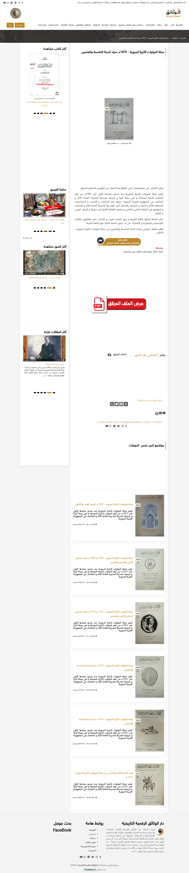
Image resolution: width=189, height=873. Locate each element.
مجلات (159, 25)
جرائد (166, 25)
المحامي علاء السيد (145, 355)
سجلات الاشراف (67, 25)
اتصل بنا (19, 25)
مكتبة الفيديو (96, 3)
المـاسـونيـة (53, 25)
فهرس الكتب (90, 842)
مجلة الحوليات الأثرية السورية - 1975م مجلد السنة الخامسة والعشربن (143, 38)
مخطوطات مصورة (140, 3)
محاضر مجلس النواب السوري (130, 25)
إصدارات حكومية (109, 25)
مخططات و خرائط (112, 3)
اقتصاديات (149, 25)
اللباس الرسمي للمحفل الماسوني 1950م (44, 271)
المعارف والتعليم (83, 25)
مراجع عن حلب (83, 3)
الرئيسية (179, 25)
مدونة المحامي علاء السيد (174, 3)
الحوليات (96, 25)
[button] (54, 113)
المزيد (133, 851)
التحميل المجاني (156, 3)
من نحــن (92, 834)
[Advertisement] (94, 13)
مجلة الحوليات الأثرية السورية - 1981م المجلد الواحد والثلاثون (104, 504)
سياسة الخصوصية (88, 846)
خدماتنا (93, 838)
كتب (172, 25)
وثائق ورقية (125, 3)
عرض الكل (28, 238)
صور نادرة (42, 25)
